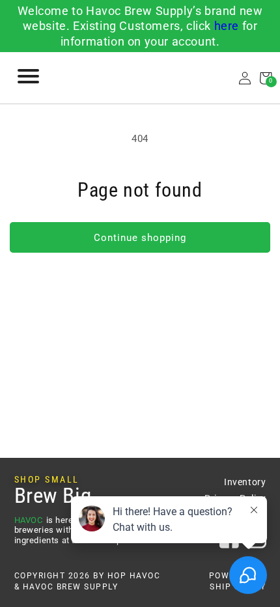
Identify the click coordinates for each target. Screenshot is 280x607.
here (226, 26)
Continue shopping (140, 238)
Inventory (245, 482)
